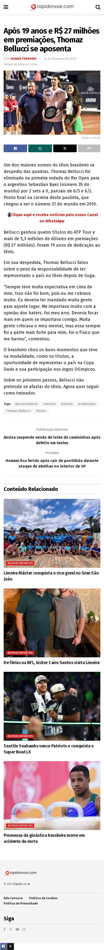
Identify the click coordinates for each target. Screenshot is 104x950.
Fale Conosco (13, 898)
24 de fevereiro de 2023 (60, 58)
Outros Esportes (20, 563)
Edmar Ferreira (24, 58)
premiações (87, 404)
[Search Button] (98, 7)
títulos (41, 411)
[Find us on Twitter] (10, 929)
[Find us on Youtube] (17, 929)
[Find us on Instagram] (23, 929)
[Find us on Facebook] (5, 929)
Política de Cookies (43, 898)
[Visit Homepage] (52, 7)
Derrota (67, 404)
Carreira (49, 404)
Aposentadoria (26, 404)
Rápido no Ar (21, 884)
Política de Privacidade (21, 903)
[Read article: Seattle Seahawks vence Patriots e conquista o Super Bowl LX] (52, 706)
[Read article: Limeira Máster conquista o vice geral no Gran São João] (52, 533)
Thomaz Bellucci (18, 411)
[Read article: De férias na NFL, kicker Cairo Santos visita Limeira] (52, 622)
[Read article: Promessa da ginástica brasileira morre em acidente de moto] (52, 795)
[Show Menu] (6, 7)
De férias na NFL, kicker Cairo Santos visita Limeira (51, 662)
